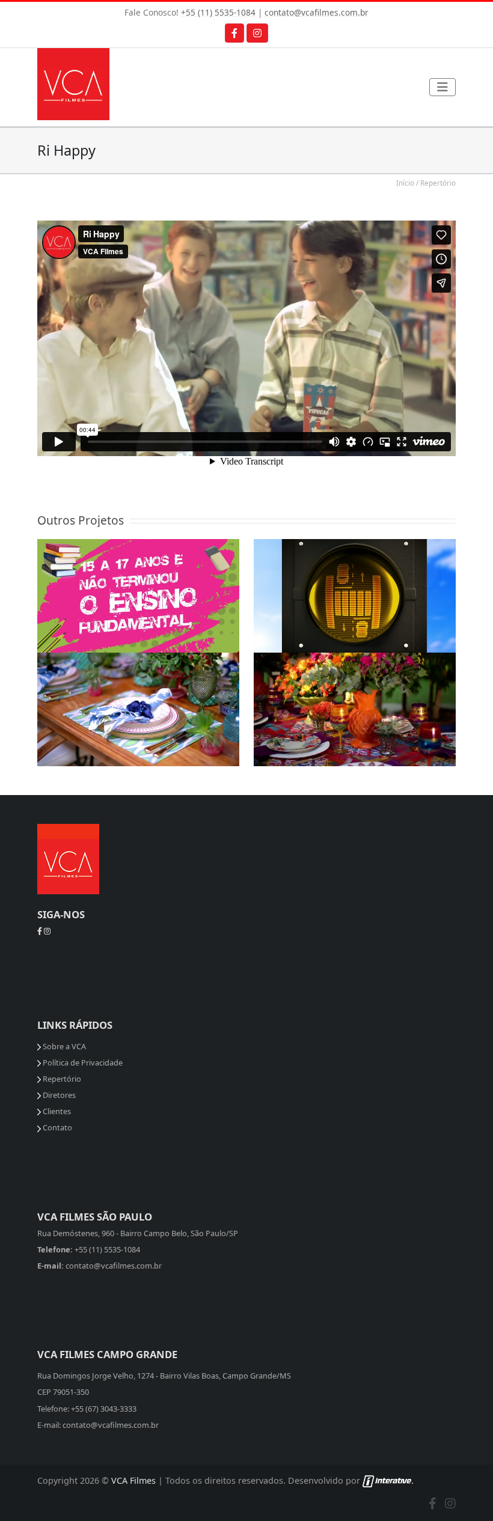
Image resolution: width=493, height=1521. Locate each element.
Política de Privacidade (82, 1062)
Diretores (58, 1095)
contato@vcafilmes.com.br (317, 12)
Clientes (56, 1111)
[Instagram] (257, 33)
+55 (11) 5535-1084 (218, 12)
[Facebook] (234, 33)
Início (405, 182)
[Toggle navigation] (442, 87)
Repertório (438, 182)
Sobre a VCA (63, 1046)
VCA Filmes (133, 1480)
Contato (56, 1127)
